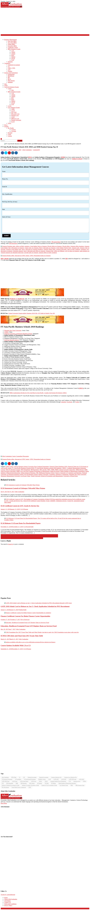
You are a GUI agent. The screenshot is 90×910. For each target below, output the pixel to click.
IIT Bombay (39, 783)
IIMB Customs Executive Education (65, 469)
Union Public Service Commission (19, 787)
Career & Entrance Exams (11, 87)
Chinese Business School (21, 466)
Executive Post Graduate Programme (38, 466)
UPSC (6, 85)
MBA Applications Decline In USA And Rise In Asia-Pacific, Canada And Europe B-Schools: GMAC (38, 393)
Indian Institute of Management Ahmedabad (72, 471)
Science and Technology (11, 72)
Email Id (4, 186)
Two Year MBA (12, 42)
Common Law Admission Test (70, 777)
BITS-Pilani (13, 777)
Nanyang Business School (11, 340)
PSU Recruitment (5, 787)
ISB (66, 258)
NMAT (13, 57)
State (3, 209)
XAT (12, 60)
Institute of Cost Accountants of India (49, 785)
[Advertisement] (45, 21)
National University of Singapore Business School (18, 333)
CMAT (13, 52)
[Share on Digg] (16, 152)
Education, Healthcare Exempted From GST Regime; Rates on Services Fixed (29, 626)
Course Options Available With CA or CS (16, 645)
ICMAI (84, 781)
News (5, 125)
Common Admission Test (56, 777)
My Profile (11, 128)
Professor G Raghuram (17, 298)
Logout (10, 136)
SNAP (13, 58)
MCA (9, 79)
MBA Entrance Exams (14, 49)
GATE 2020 (81, 779)
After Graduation (27, 150)
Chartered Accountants (43, 777)
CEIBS (6, 332)
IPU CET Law (15, 114)
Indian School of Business (28, 473)
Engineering (11, 74)
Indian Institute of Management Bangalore (67, 783)
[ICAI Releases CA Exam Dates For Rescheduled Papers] (45, 519)
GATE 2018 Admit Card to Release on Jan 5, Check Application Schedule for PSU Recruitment (35, 606)
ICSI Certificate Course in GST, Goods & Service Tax (20, 506)
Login (9, 134)
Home (6, 897)
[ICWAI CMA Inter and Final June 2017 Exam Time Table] (45, 632)
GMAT (13, 54)
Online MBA (11, 44)
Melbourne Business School (47, 473)
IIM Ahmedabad (56, 242)
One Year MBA (12, 41)
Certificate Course (13, 47)
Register (10, 133)
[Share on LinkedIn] (12, 152)
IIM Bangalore (13, 243)
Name (3, 171)
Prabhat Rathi (22, 609)
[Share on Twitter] (5, 152)
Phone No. (5, 179)
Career (9, 88)
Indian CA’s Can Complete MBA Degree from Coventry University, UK (22, 537)
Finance (10, 71)
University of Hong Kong (70, 476)
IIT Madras (53, 783)
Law (5, 84)
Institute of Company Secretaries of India (30, 785)
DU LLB (13, 112)
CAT (12, 50)
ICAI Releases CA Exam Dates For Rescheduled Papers (21, 523)
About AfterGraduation (10, 899)
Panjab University (16, 120)
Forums (6, 126)
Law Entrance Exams (14, 107)
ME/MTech (11, 76)
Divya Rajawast (25, 619)
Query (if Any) (6, 217)
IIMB (63, 157)
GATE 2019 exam (72, 779)
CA (19, 777)
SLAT (13, 121)
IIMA (30, 157)
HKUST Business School (13, 469)
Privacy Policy (8, 905)
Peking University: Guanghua (46, 474)
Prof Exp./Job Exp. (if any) (9, 201)
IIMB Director (80, 469)
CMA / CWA (11, 68)
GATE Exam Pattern (24, 781)
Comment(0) (36, 150)
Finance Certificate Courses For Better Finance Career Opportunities (25, 616)
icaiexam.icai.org (76, 781)
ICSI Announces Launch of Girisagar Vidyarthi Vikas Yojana (23, 488)
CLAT (13, 110)
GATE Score (33, 781)
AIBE (13, 109)
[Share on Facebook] (2, 152)
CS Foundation (18, 779)
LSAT (13, 117)
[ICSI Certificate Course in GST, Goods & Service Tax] (45, 500)
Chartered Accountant (14, 65)
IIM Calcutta (5, 258)
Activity (13, 129)
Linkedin (63, 402)
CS (8, 66)
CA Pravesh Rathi (28, 526)
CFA (9, 69)
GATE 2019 (63, 779)
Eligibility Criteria (42, 779)
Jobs (12, 90)
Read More (4, 803)
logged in (10, 544)
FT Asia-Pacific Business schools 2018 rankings (48, 468)
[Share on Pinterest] (9, 152)
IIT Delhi (47, 783)
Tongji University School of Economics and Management (47, 476)
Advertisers (7, 900)
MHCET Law (15, 118)
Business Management (10, 39)
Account (13, 131)
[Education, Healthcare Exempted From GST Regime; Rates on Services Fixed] (45, 622)
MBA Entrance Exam (79, 785)
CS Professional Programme (30, 779)
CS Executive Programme (7, 779)
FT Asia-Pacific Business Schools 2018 (23, 468)
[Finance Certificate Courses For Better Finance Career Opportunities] (45, 613)
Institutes (10, 61)
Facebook (69, 402)
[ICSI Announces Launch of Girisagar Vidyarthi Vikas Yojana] (45, 485)
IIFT (12, 98)
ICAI (70, 781)
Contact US (7, 902)
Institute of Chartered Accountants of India (10, 785)
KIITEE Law (15, 115)
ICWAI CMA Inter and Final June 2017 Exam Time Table (22, 636)
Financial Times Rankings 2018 (58, 466)
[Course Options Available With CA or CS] (45, 642)
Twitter (77, 402)
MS (9, 77)
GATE (9, 106)
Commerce (7, 63)
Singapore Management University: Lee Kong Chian (15, 476)
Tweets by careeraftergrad (8, 894)
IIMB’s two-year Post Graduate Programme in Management (32, 471)
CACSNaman (24, 509)
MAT (12, 55)
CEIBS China (9, 466)
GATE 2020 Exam (5, 781)
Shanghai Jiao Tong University (12, 330)
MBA (71, 785)
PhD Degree (11, 80)
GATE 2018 (56, 779)
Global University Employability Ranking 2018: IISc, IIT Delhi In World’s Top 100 (31, 313)
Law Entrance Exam (64, 785)
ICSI (3, 783)
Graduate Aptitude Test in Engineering (58, 781)
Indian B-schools (77, 159)
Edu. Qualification (7, 194)
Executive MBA (12, 46)
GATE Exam (14, 781)
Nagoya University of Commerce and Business (68, 473)
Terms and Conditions (10, 904)
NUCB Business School (31, 474)
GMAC (81, 388)
